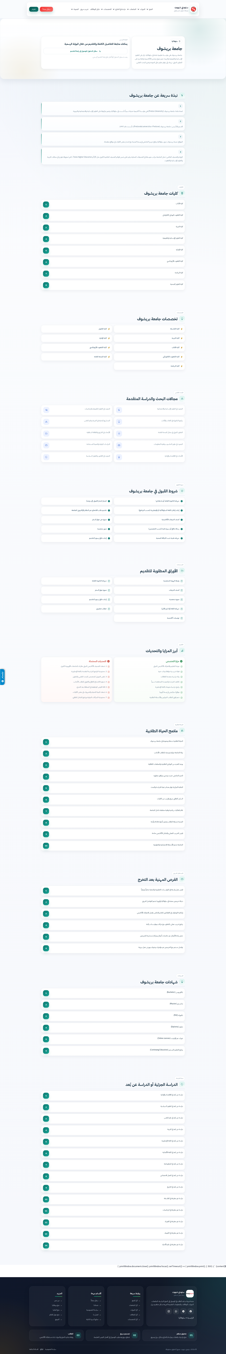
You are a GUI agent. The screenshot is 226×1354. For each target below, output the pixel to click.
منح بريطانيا (55, 1305)
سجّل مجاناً (46, 9)
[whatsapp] (176, 1311)
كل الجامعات (133, 1305)
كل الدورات (134, 1310)
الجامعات (133, 9)
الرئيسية (190, 1317)
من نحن (56, 1300)
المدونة (76, 9)
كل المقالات (133, 1314)
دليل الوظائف (95, 9)
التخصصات (107, 9)
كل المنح (134, 1300)
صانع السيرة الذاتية (92, 1319)
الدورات (142, 9)
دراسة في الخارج (120, 9)
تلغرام (34, 9)
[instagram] (169, 1311)
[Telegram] (183, 1311)
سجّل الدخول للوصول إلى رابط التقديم (83, 51)
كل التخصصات (132, 1319)
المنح (151, 9)
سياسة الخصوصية (92, 1310)
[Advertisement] (54, 1332)
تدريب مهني (84, 9)
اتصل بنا (95, 1314)
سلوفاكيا (182, 1317)
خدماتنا (96, 1305)
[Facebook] (191, 1311)
